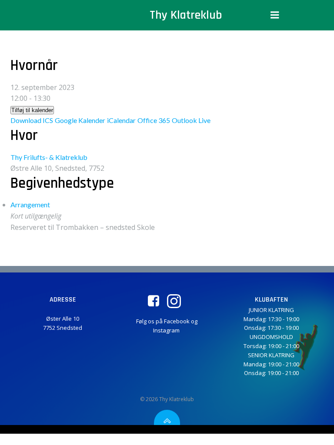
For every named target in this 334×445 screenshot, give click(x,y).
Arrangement (30, 204)
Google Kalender (80, 120)
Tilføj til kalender (32, 110)
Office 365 (153, 120)
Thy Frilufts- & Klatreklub (48, 157)
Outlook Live (191, 120)
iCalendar (121, 120)
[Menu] (274, 15)
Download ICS (31, 120)
